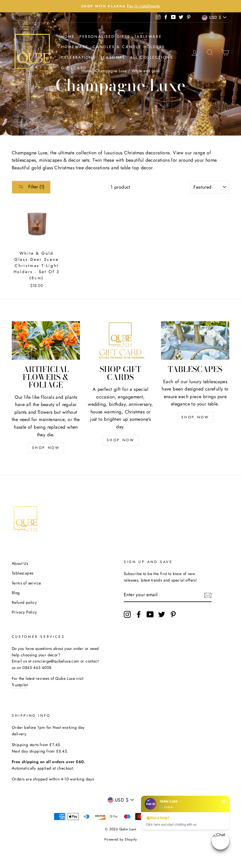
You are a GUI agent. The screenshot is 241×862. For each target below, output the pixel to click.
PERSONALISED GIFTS (104, 36)
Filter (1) (35, 186)
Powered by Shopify (120, 839)
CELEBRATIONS (78, 57)
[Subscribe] (208, 595)
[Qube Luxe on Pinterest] (173, 614)
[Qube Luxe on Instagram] (127, 614)
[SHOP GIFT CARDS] (120, 340)
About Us (20, 563)
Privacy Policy (24, 612)
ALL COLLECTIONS (151, 57)
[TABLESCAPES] (195, 340)
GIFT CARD (74, 68)
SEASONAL (112, 57)
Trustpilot (20, 685)
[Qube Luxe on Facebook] (138, 614)
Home (68, 36)
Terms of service (26, 583)
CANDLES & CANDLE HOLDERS (129, 47)
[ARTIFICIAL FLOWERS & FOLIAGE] (46, 340)
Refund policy (24, 602)
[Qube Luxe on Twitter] (161, 614)
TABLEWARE (148, 36)
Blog (16, 593)
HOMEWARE (74, 47)
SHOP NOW (46, 447)
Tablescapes (22, 573)
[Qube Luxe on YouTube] (150, 614)
